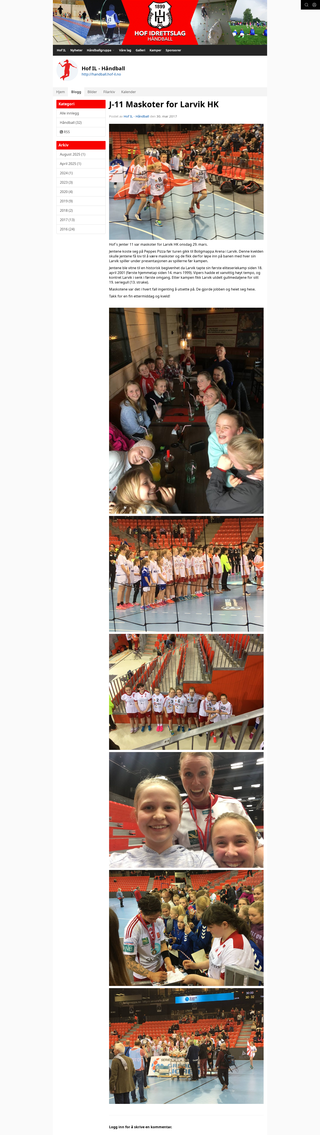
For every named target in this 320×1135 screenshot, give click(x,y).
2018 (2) (66, 210)
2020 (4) (66, 191)
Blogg (76, 91)
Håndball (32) (71, 122)
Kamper (155, 50)
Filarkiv (109, 91)
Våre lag (125, 50)
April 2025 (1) (70, 163)
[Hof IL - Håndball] (160, 22)
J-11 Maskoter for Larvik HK (164, 104)
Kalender (128, 91)
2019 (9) (66, 201)
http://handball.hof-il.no (101, 74)
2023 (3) (66, 182)
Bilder (92, 91)
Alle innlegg (69, 113)
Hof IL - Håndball (136, 116)
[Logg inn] (314, 5)
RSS (66, 131)
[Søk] (306, 5)
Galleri (140, 50)
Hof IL (61, 50)
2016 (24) (67, 229)
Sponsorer (173, 50)
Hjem (60, 91)
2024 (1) (66, 173)
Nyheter (76, 50)
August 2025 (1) (72, 154)
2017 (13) (67, 219)
